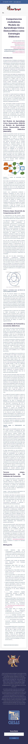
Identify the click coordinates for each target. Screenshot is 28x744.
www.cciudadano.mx (19, 51)
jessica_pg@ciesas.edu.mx (19, 48)
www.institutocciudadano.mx (19, 52)
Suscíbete (14, 738)
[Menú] (3, 12)
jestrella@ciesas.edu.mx (20, 43)
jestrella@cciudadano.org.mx (18, 42)
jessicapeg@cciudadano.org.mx (17, 46)
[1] (22, 508)
